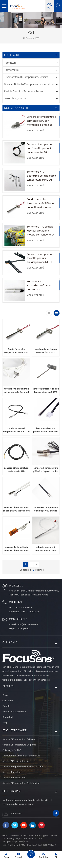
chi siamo (7, 700)
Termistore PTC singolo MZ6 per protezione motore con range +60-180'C (40, 231)
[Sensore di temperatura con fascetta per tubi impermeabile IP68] (14, 152)
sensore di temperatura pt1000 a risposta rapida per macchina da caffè (45, 470)
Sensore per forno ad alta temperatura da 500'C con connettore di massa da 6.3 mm (46, 390)
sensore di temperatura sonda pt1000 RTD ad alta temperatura (16, 509)
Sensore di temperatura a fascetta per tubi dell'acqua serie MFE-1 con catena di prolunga (41, 258)
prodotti (6, 706)
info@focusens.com (28, 624)
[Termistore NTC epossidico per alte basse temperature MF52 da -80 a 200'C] (14, 180)
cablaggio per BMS (11, 750)
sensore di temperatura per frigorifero (21, 783)
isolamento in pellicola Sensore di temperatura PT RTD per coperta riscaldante (16, 549)
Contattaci (7, 717)
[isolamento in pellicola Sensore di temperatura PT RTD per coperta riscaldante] (16, 531)
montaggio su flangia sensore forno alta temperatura (46, 351)
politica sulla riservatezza (41, 845)
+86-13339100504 (30, 611)
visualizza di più (35, 130)
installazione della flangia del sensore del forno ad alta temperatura (16, 390)
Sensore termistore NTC (14, 777)
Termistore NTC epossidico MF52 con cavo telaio (39, 285)
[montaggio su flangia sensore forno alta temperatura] (45, 333)
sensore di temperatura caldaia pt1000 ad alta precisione (46, 509)
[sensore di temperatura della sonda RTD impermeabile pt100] (16, 452)
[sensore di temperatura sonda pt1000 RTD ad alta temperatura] (16, 491)
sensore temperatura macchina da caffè (22, 766)
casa (29, 38)
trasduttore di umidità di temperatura (21, 755)
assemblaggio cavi (15, 98)
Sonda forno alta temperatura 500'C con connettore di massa (40, 203)
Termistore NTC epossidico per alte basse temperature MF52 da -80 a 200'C (41, 176)
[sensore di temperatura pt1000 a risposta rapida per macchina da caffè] (45, 452)
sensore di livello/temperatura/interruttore (29, 84)
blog (4, 722)
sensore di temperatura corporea (19, 744)
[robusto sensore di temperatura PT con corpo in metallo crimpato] (45, 531)
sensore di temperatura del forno (19, 739)
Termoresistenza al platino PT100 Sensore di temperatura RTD (45, 430)
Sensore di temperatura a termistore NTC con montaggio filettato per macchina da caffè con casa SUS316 (41, 121)
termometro (11, 70)
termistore (10, 63)
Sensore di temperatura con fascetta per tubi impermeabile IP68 (40, 148)
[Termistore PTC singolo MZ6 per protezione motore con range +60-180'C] (14, 235)
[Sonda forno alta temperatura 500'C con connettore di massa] (14, 207)
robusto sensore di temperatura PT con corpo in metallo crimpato (45, 549)
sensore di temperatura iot (15, 761)
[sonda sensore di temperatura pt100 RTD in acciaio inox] (16, 412)
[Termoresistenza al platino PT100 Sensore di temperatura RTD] (45, 412)
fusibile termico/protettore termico (24, 91)
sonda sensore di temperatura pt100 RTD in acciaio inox (16, 430)
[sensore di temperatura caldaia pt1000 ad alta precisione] (45, 491)
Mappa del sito (10, 845)
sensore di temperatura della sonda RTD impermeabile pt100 (16, 470)
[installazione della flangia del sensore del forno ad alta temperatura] (16, 373)
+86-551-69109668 (23, 607)
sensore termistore (11, 772)
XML (23, 845)
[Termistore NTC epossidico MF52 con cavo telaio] (14, 290)
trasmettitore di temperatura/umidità (26, 77)
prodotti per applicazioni (14, 711)
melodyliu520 (23, 628)
